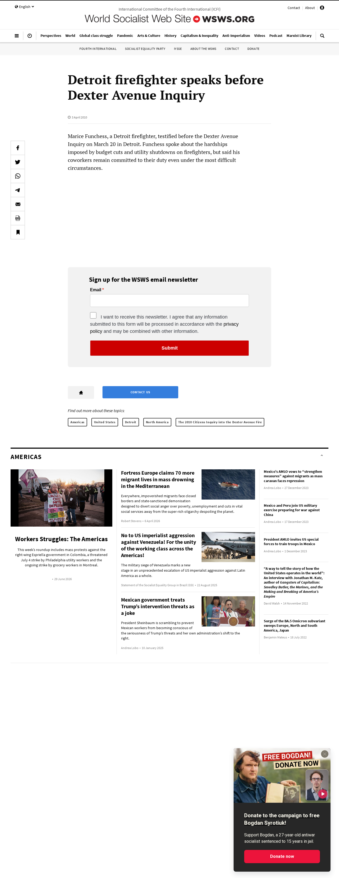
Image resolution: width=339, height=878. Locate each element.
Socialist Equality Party (145, 49)
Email (95, 290)
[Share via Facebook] (18, 148)
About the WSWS (203, 49)
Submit (170, 348)
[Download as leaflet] (18, 218)
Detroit (130, 422)
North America (157, 422)
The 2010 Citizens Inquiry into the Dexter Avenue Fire (220, 422)
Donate (253, 49)
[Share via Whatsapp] (18, 176)
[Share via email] (18, 204)
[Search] (322, 38)
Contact (294, 7)
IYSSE (178, 49)
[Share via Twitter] (18, 162)
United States (104, 422)
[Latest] (29, 38)
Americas (77, 422)
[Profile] (322, 8)
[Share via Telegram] (18, 190)
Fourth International (98, 49)
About (310, 7)
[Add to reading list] (18, 232)
